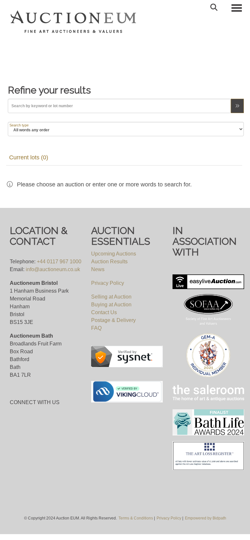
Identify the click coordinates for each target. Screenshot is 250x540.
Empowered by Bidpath (205, 518)
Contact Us (104, 312)
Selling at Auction (111, 296)
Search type (19, 125)
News (97, 269)
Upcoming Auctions (113, 253)
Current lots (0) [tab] (28, 157)
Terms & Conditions (135, 518)
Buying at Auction (111, 304)
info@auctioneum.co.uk (53, 269)
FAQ (96, 328)
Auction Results (109, 261)
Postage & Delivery (113, 320)
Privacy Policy (107, 283)
